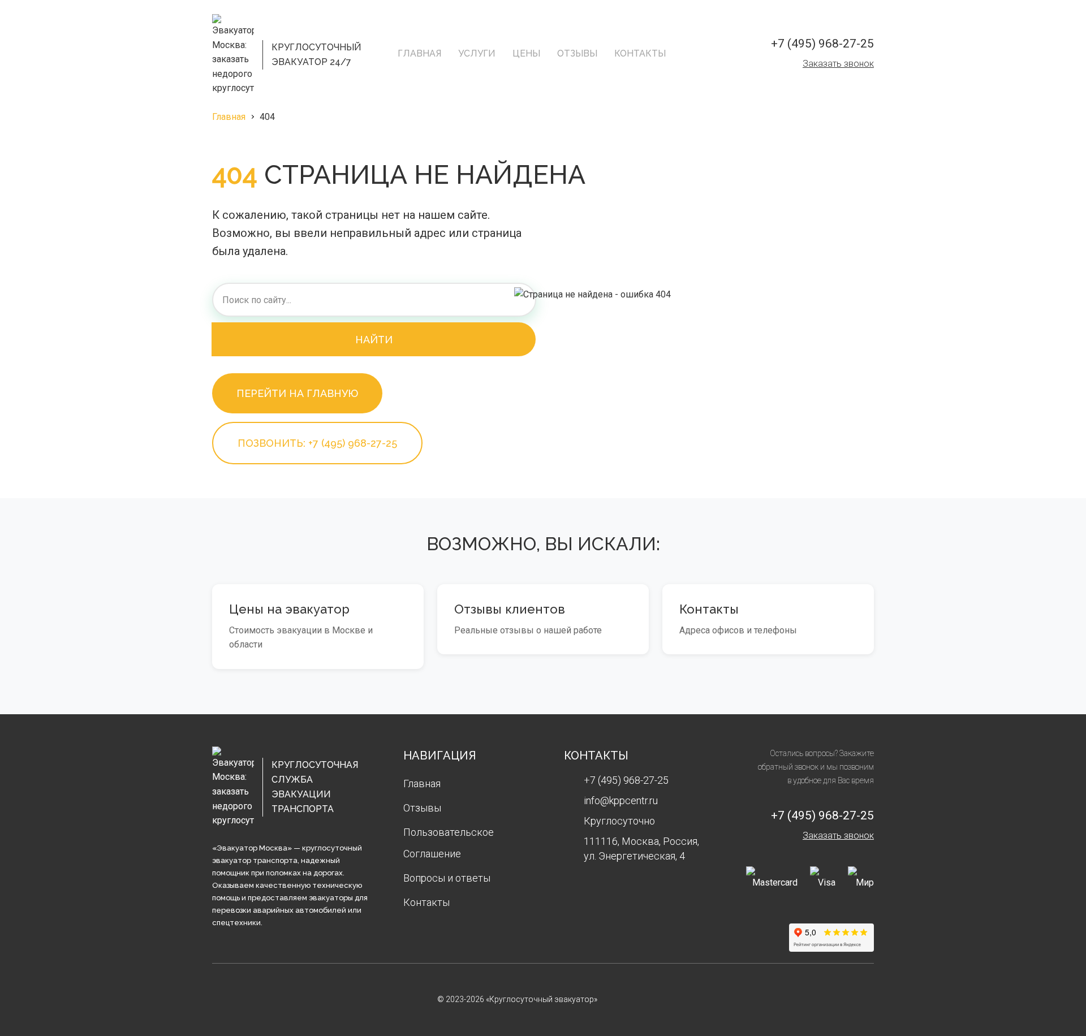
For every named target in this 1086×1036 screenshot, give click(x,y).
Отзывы (577, 53)
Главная (419, 53)
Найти (374, 340)
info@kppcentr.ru (621, 800)
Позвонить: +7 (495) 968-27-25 (317, 443)
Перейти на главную (297, 393)
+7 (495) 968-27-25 (822, 43)
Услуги (476, 53)
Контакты (640, 53)
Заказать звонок (838, 63)
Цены (526, 53)
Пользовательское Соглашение (448, 843)
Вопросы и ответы (446, 878)
